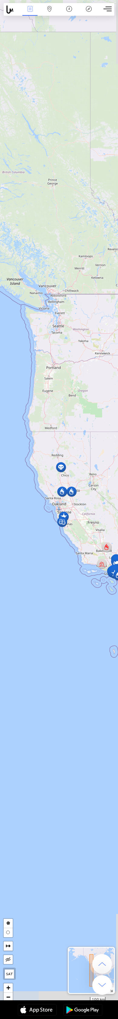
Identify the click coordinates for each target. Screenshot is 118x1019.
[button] (61, 467)
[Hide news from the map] (8, 959)
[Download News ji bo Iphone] (37, 1010)
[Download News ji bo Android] (83, 1010)
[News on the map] (12, 9)
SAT (9, 974)
